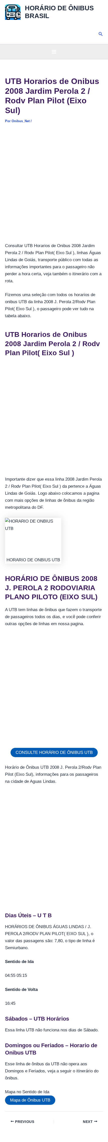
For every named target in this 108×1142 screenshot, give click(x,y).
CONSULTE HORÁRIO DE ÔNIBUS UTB (54, 752)
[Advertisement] (54, 186)
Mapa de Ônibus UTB (30, 1100)
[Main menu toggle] (54, 52)
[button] (100, 34)
